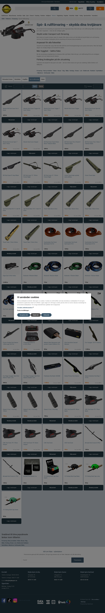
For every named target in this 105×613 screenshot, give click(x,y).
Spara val (35, 315)
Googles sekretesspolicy (25, 307)
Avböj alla (46, 315)
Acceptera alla (24, 315)
